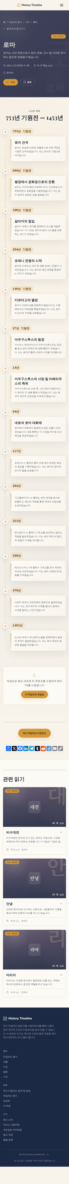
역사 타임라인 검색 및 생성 (16, 1090)
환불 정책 (8, 1139)
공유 (29, 82)
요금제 (6, 1100)
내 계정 (7, 1105)
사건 (5, 1066)
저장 (12, 82)
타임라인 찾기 (15, 22)
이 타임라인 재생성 (34, 694)
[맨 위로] (47, 1154)
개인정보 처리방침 (12, 1129)
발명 (5, 1071)
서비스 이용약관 (11, 1124)
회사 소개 (8, 1119)
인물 (5, 1061)
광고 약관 (8, 1134)
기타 (27, 22)
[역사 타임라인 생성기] (29, 5)
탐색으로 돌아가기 (16, 28)
